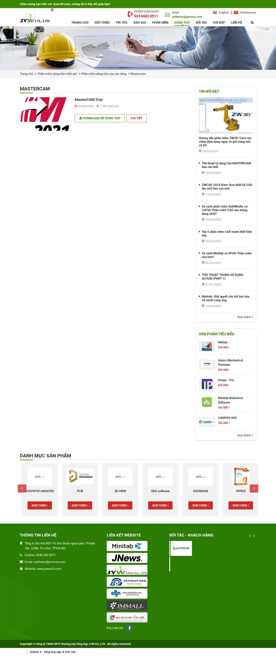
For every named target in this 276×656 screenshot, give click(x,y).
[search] (252, 23)
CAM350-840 (227, 418)
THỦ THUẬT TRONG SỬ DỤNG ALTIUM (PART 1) (222, 276)
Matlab (222, 342)
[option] (38, 489)
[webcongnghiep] (128, 594)
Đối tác (201, 22)
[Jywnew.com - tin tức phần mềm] (128, 558)
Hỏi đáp (219, 22)
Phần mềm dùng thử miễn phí (57, 74)
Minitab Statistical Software (230, 400)
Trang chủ (79, 22)
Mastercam (138, 74)
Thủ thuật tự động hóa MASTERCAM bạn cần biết (226, 165)
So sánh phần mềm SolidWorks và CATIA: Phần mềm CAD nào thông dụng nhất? (225, 210)
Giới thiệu (102, 22)
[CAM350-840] (207, 422)
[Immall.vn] (128, 605)
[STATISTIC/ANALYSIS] (38, 476)
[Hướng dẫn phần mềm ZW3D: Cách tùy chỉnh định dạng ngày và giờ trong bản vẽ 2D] (226, 115)
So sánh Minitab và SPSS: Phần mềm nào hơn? (227, 255)
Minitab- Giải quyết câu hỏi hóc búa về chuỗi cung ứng (225, 298)
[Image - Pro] (207, 384)
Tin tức (121, 22)
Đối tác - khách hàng (191, 535)
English (223, 12)
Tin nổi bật (209, 91)
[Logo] (35, 17)
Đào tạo (140, 22)
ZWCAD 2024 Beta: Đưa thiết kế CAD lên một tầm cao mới (227, 186)
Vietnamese (247, 12)
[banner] (138, 48)
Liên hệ (236, 22)
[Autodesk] (180, 548)
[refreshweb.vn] (128, 582)
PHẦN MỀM (160, 22)
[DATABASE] (199, 476)
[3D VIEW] (118, 476)
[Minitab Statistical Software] (207, 402)
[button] (22, 488)
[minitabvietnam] (128, 546)
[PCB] (78, 476)
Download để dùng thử (101, 118)
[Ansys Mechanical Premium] (207, 364)
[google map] (128, 617)
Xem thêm (244, 317)
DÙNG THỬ (182, 22)
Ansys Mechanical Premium (230, 362)
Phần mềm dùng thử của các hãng (103, 74)
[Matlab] (207, 346)
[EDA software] (158, 476)
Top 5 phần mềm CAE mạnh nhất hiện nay (227, 233)
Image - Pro (226, 380)
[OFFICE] (239, 476)
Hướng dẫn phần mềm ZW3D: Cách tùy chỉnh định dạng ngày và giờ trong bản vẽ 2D (225, 141)
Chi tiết (136, 118)
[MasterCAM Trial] (45, 114)
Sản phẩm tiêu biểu (216, 334)
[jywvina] (128, 570)
